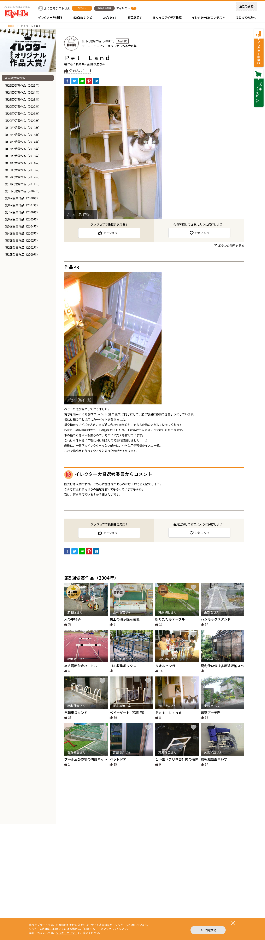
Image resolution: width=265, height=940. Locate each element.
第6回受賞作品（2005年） (22, 219)
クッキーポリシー (66, 933)
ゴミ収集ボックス (123, 665)
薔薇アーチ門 (210, 712)
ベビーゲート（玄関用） (128, 712)
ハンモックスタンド (216, 619)
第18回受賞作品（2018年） (23, 135)
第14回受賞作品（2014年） (23, 163)
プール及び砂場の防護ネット (85, 759)
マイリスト (123, 8)
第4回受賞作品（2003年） (22, 233)
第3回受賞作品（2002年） (22, 240)
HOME (11, 26)
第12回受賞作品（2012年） (23, 177)
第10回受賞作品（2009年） (23, 191)
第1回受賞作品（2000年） (22, 254)
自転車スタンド (75, 712)
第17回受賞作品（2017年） (23, 142)
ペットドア (118, 759)
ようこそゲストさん (57, 8)
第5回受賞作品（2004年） (22, 226)
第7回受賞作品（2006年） (22, 212)
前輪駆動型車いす (214, 759)
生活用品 (244, 6)
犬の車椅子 (72, 619)
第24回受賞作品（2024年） (23, 92)
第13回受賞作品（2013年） (23, 170)
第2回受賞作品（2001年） (22, 247)
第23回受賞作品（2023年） (23, 99)
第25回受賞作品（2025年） (23, 85)
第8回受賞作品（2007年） (22, 205)
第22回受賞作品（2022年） (23, 106)
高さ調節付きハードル (80, 665)
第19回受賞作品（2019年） (23, 128)
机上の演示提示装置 (125, 619)
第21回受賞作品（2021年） (23, 113)
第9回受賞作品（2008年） (22, 198)
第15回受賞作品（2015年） (23, 156)
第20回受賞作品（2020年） (23, 121)
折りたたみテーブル (170, 619)
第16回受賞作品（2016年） (23, 149)
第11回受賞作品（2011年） (23, 184)
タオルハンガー (166, 665)
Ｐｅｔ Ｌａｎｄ (168, 712)
